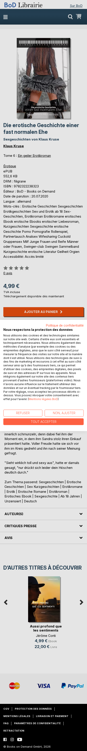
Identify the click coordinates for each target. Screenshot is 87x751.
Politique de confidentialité (65, 325)
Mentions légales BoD (43, 399)
